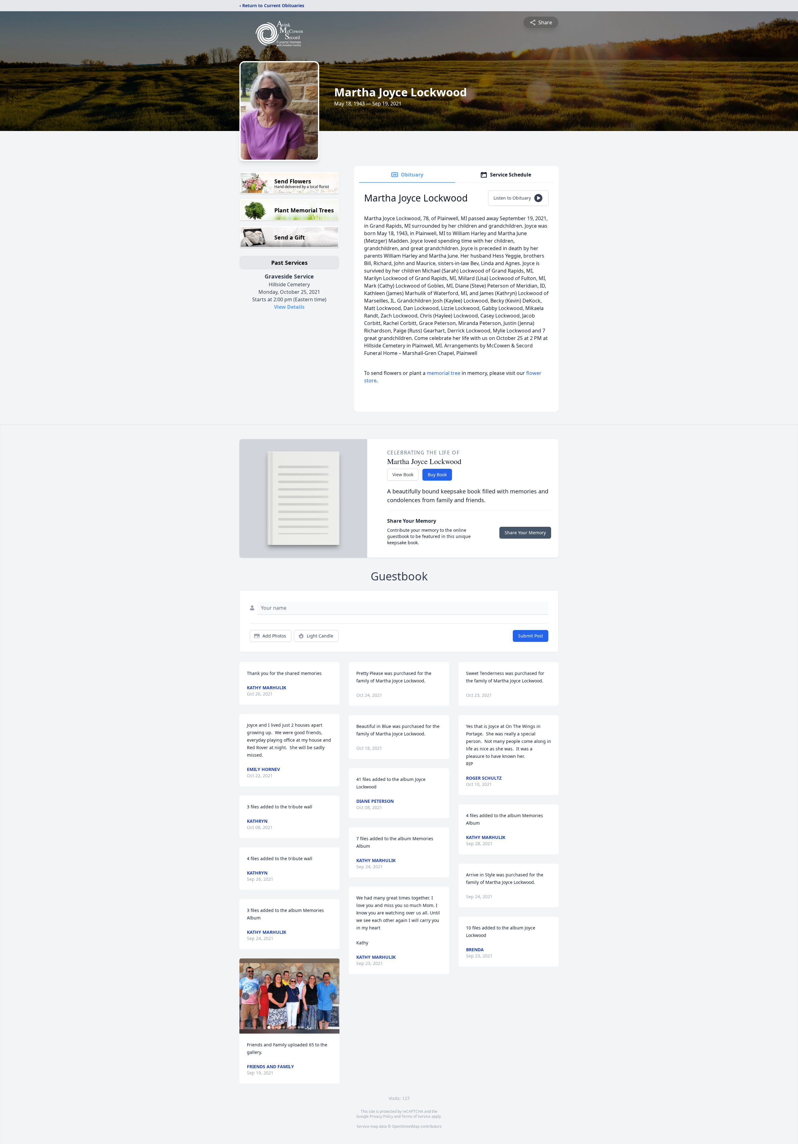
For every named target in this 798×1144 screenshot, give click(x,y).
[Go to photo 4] (280, 1027)
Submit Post (530, 636)
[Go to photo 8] (295, 1027)
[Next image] (333, 996)
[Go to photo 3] (276, 1027)
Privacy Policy (381, 1116)
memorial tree (443, 373)
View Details (289, 306)
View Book (402, 474)
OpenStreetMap (406, 1126)
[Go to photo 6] (287, 1027)
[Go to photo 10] (302, 1027)
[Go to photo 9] (298, 1027)
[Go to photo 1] (268, 1027)
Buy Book (437, 474)
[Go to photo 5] (283, 1027)
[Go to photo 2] (272, 1027)
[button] (289, 996)
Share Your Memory (525, 533)
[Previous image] (245, 996)
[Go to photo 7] (291, 1027)
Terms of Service (415, 1116)
